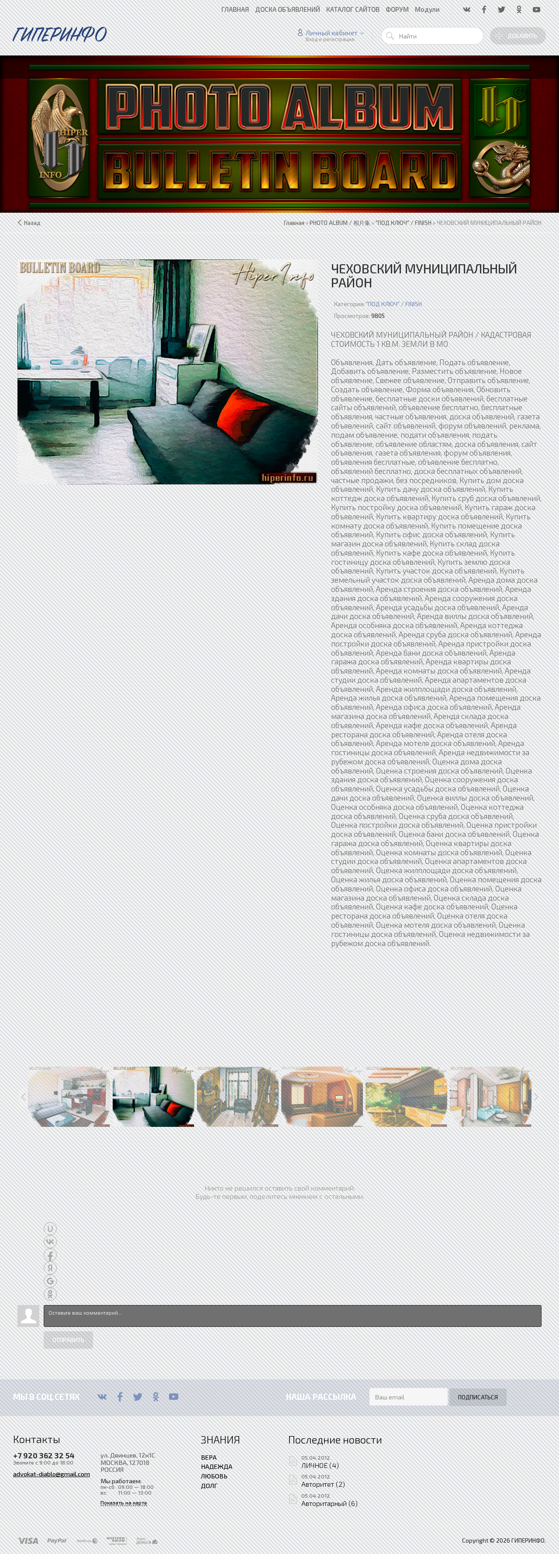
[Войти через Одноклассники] (50, 1294)
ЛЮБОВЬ (214, 1476)
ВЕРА (209, 1457)
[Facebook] (120, 1397)
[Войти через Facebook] (50, 1254)
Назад (32, 222)
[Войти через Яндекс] (50, 1267)
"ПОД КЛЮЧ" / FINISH (394, 303)
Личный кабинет (332, 33)
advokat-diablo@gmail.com (51, 1473)
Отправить (68, 1339)
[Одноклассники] (156, 1397)
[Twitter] (138, 1397)
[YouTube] (174, 1397)
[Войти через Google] (50, 1281)
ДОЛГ (209, 1485)
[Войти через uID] (50, 1228)
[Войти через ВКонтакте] (50, 1241)
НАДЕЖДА (216, 1466)
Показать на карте (123, 1503)
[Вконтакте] (102, 1397)
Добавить (522, 35)
